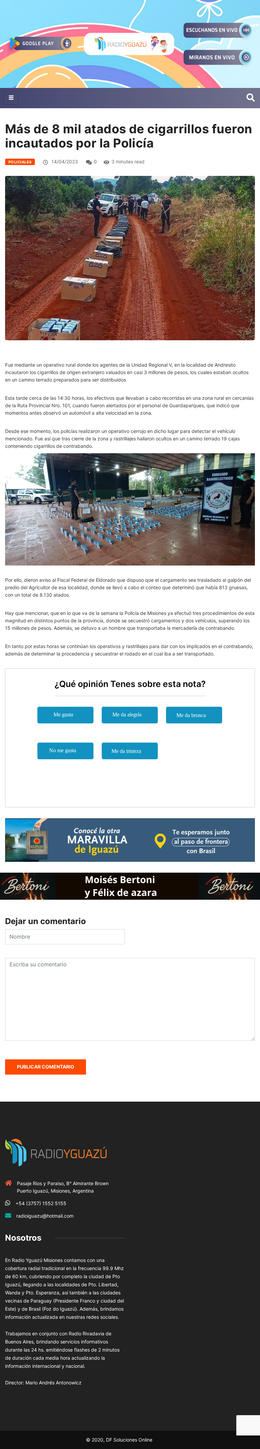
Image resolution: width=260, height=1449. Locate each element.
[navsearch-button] (250, 98)
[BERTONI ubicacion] (130, 886)
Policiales (19, 162)
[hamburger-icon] (11, 98)
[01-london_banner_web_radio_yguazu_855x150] (130, 839)
